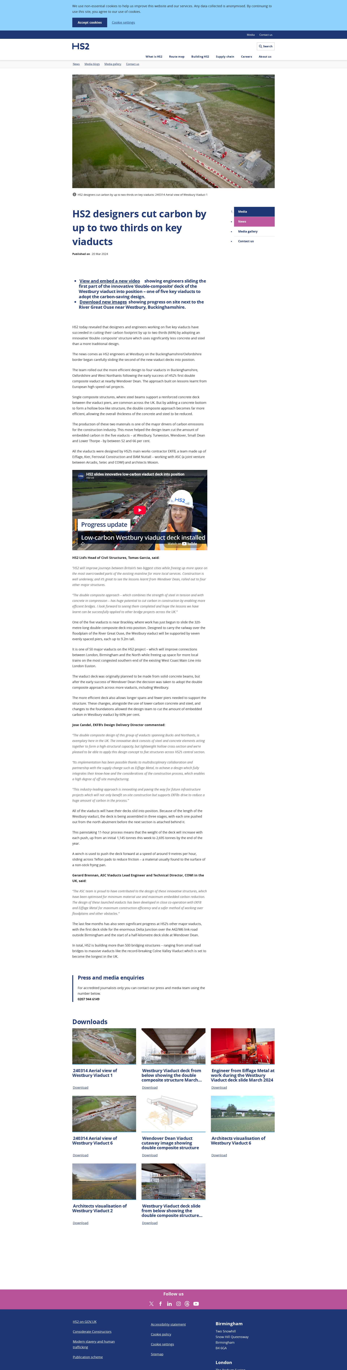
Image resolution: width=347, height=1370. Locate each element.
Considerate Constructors (92, 1331)
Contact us (265, 34)
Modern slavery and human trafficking (94, 1344)
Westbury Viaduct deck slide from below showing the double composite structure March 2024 (171, 1213)
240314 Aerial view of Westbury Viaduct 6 (94, 1140)
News (242, 221)
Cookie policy (161, 1334)
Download (80, 1087)
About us (265, 56)
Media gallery (248, 231)
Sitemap (157, 1354)
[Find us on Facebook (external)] (160, 1303)
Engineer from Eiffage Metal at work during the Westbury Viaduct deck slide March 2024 (243, 1075)
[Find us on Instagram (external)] (178, 1303)
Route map (177, 56)
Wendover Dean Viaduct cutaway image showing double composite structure (170, 1143)
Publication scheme (88, 1357)
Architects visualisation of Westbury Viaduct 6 (238, 1140)
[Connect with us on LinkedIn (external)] (169, 1303)
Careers (246, 56)
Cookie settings (123, 22)
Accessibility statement (168, 1324)
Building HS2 (200, 56)
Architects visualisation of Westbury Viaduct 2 (99, 1208)
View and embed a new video (110, 281)
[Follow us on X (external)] (151, 1303)
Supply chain (225, 56)
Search (268, 46)
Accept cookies (90, 22)
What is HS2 (154, 56)
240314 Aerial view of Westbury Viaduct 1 (94, 1072)
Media (251, 34)
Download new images (103, 302)
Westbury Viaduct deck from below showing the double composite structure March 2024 (171, 1077)
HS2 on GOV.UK (85, 1321)
